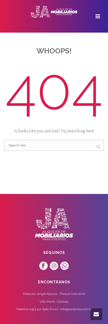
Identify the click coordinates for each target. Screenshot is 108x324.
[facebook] (43, 266)
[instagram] (54, 266)
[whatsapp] (64, 266)
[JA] (54, 11)
